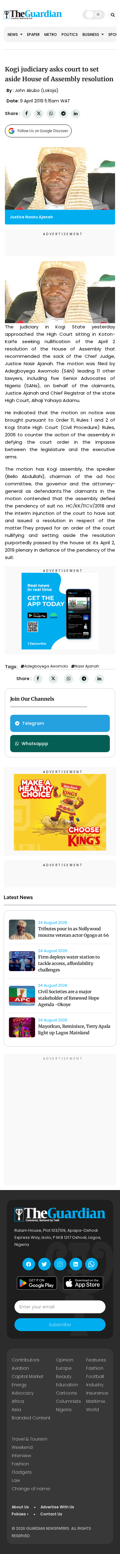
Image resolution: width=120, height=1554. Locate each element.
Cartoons (66, 1393)
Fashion (94, 1368)
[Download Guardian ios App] (83, 1283)
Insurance (97, 1393)
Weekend (22, 1447)
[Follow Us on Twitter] (44, 1264)
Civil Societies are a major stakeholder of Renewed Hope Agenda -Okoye (68, 998)
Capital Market (27, 1376)
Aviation (20, 1368)
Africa (18, 1401)
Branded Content (31, 1418)
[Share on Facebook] (26, 113)
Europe (64, 1368)
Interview (21, 1456)
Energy (19, 1385)
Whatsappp (35, 744)
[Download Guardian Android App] (37, 1283)
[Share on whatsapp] (51, 113)
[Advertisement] (60, 1120)
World (92, 1410)
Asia (16, 1410)
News (13, 34)
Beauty (63, 1376)
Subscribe (60, 1325)
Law (16, 1480)
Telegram (33, 723)
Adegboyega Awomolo (46, 666)
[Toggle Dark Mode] (94, 14)
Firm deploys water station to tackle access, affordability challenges (69, 963)
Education (67, 1385)
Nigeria (63, 1410)
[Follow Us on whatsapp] (91, 1264)
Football (95, 1376)
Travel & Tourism (29, 1439)
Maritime (95, 1401)
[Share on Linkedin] (76, 113)
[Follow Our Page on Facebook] (28, 1264)
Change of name (31, 1489)
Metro (50, 34)
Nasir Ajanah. (87, 666)
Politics (70, 34)
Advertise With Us (57, 1507)
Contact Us (51, 1514)
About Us (20, 1507)
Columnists (68, 1401)
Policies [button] (19, 1514)
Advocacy (23, 1393)
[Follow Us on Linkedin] (76, 1264)
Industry (94, 1385)
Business (91, 34)
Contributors (25, 1360)
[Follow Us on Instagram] (60, 1264)
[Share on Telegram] (63, 113)
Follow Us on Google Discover (43, 130)
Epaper (33, 34)
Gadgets (22, 1472)
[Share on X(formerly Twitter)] (39, 113)
